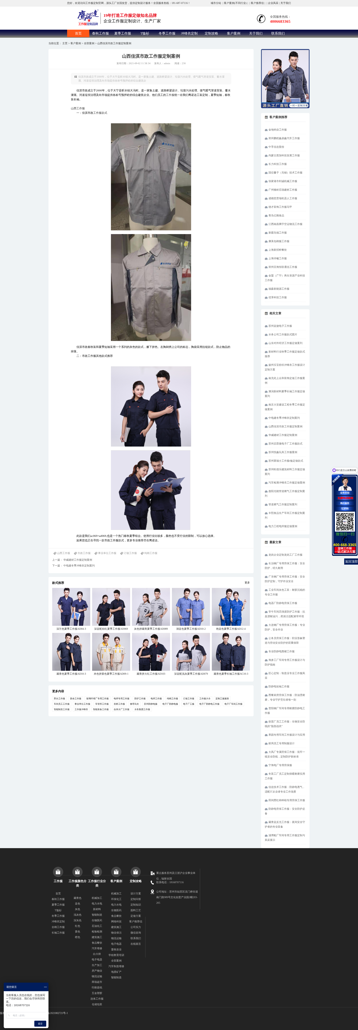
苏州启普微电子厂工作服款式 (285, 443)
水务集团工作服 (142, 709)
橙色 (77, 937)
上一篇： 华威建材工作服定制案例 (72, 559)
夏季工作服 (122, 33)
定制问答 (136, 899)
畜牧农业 (116, 949)
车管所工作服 (102, 704)
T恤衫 (144, 33)
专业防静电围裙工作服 (281, 651)
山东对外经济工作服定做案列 (285, 343)
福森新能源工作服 (278, 288)
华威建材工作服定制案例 (282, 435)
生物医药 (97, 920)
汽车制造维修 (116, 966)
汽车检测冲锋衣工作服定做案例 (286, 482)
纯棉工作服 (150, 553)
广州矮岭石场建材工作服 (282, 189)
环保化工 (116, 899)
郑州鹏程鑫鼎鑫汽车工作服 (284, 138)
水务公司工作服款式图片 (282, 334)
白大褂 (97, 954)
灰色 (77, 909)
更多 (247, 582)
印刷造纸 (97, 987)
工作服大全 (205, 698)
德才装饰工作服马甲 (280, 207)
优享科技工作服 (277, 297)
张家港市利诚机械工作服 (282, 181)
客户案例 (233, 33)
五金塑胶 (97, 993)
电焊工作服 (156, 698)
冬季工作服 (167, 33)
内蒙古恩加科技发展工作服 (284, 155)
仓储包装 (97, 1004)
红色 (77, 926)
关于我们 (285, 3)
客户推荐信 (257, 3)
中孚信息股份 (276, 146)
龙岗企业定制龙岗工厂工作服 (285, 554)
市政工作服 (84, 553)
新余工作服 (75, 698)
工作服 (170, 94)
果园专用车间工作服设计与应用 (286, 734)
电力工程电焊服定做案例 (282, 526)
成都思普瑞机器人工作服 (282, 198)
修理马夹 (134, 704)
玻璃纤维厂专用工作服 (97, 698)
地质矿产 (116, 971)
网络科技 (116, 921)
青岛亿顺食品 (276, 215)
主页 (64, 43)
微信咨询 (136, 932)
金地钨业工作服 (277, 129)
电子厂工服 (188, 704)
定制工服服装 (222, 698)
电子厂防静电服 (170, 704)
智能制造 (97, 914)
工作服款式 (100, 112)
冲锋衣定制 (189, 33)
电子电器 (97, 959)
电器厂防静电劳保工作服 (282, 603)
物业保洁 (116, 932)
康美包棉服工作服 (278, 241)
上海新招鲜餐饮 (277, 249)
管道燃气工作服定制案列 (282, 504)
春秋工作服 (100, 33)
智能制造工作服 (62, 709)
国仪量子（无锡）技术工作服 (285, 172)
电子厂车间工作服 (233, 704)
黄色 (77, 931)
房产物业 (97, 970)
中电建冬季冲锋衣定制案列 (284, 418)
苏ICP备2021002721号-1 (54, 1013)
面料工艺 (136, 910)
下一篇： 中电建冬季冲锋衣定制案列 (73, 565)
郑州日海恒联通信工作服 (282, 267)
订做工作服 (130, 553)
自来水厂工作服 (121, 709)
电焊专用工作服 (121, 698)
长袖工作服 (58, 932)
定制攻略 (211, 33)
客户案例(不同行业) (235, 3)
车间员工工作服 (62, 704)
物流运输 (97, 976)
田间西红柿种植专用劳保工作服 (286, 800)
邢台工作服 (59, 698)
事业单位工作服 (107, 553)
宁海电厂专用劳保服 (280, 765)
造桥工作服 (119, 704)
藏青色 (77, 898)
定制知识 (136, 904)
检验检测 (97, 931)
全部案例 (89, 43)
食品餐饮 (97, 942)
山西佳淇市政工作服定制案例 (285, 426)
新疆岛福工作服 (277, 232)
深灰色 (77, 920)
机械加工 (97, 898)
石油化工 (97, 926)
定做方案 (136, 916)
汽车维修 (97, 948)
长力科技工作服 (277, 164)
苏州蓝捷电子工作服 (280, 326)
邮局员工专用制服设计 (281, 743)
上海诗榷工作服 (277, 258)
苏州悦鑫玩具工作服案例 (282, 452)
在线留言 (136, 944)
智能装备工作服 (101, 709)
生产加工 (97, 965)
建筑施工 (97, 937)
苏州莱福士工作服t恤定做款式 (285, 460)
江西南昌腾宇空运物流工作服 (285, 224)
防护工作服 (140, 698)
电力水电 (97, 903)
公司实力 (136, 927)
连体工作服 (96, 998)
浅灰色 (77, 914)
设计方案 (136, 893)
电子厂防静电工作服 (209, 704)
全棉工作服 (58, 927)
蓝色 (77, 903)
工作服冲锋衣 (81, 709)
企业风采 (273, 3)
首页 (78, 33)
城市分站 (216, 3)
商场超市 (97, 982)
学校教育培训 (116, 955)
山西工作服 (78, 108)
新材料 (97, 909)
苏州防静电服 (150, 704)
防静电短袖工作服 (278, 686)
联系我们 (278, 33)
